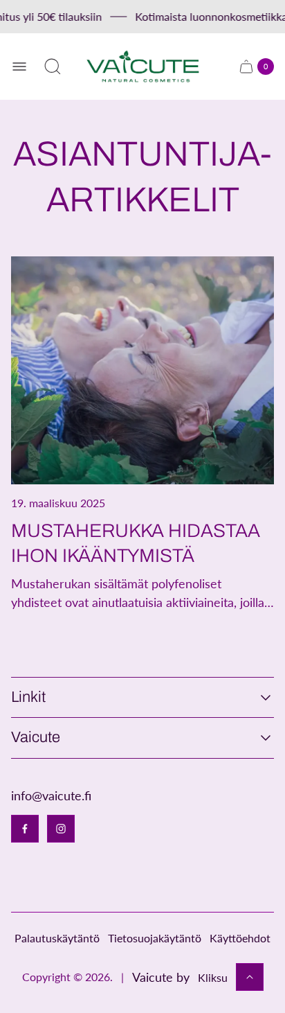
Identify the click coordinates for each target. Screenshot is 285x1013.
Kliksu (213, 977)
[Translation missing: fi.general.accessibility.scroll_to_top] (250, 977)
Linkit (28, 697)
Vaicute (35, 737)
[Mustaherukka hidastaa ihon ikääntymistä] (142, 370)
